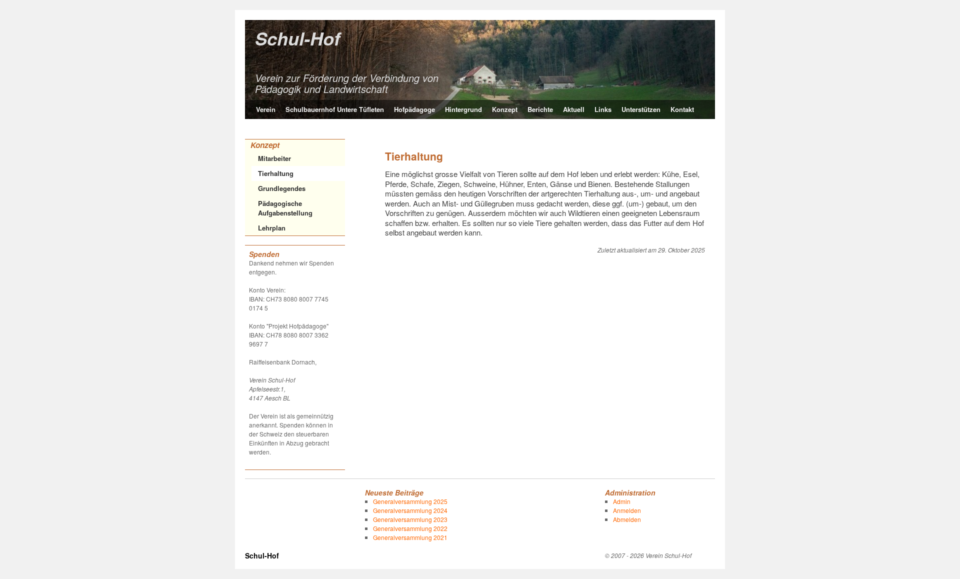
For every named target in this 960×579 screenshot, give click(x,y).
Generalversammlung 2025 (410, 501)
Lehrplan (272, 227)
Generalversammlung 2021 (410, 537)
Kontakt (682, 109)
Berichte (540, 109)
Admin (621, 501)
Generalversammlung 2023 (410, 519)
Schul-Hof (297, 38)
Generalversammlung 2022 (410, 528)
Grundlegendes (282, 188)
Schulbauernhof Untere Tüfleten (335, 109)
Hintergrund (463, 109)
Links (603, 109)
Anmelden (627, 510)
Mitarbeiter (274, 158)
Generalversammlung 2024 (410, 510)
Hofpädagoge (414, 109)
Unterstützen (641, 109)
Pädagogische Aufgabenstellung (285, 208)
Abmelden (627, 519)
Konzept (505, 109)
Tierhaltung (276, 173)
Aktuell (573, 109)
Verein (266, 109)
